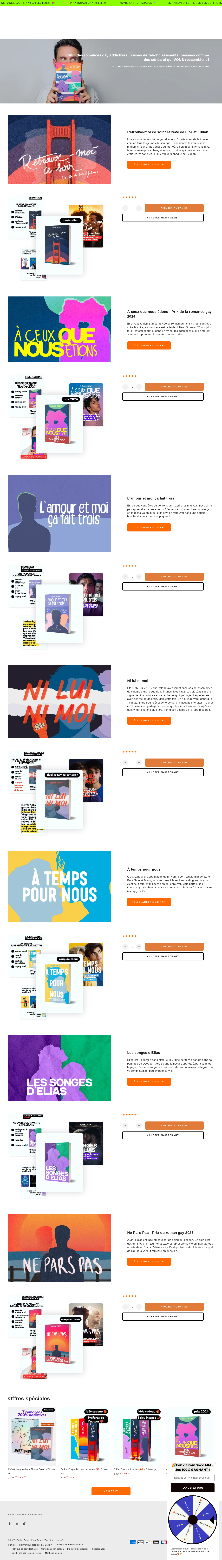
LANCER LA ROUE (193, 1487)
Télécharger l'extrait (149, 165)
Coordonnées (98, 1549)
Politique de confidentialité (25, 1549)
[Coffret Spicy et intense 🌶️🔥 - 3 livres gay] (137, 1437)
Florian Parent (23, 1540)
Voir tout (111, 1491)
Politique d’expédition (78, 1549)
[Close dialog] (214, 1463)
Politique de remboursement (70, 1545)
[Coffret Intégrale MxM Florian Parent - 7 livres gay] (32, 1437)
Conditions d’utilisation (52, 1549)
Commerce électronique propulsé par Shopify (30, 1545)
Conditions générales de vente (27, 1553)
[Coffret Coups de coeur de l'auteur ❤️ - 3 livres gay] (85, 1437)
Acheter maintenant (163, 218)
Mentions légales (53, 1553)
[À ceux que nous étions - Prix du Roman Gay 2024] (190, 1437)
